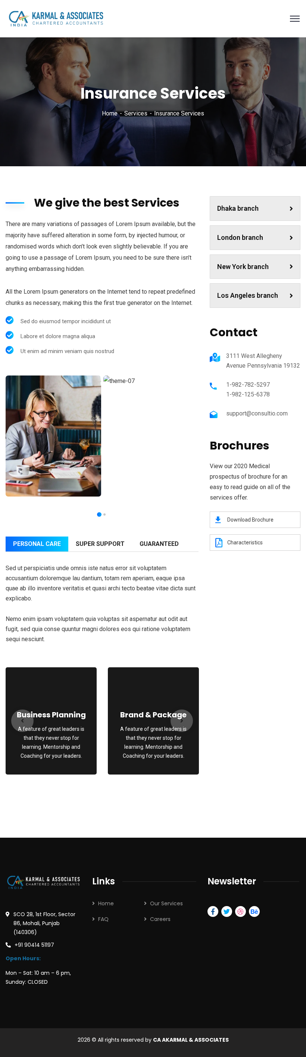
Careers (160, 919)
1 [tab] (104, 514)
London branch (240, 237)
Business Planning (51, 715)
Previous (22, 721)
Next (182, 721)
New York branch (243, 267)
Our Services (166, 903)
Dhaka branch (238, 208)
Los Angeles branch (247, 295)
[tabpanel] (53, 435)
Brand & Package (153, 715)
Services (135, 113)
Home (110, 113)
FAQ (103, 919)
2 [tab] (99, 514)
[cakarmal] (55, 18)
